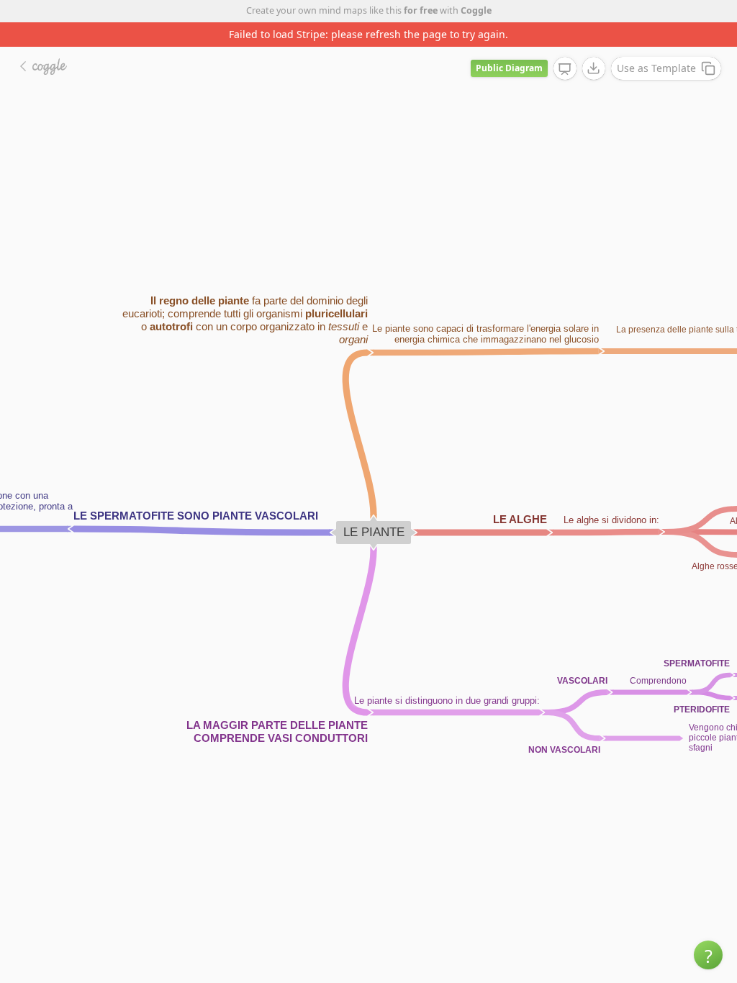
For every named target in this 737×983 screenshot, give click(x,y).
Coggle (476, 10)
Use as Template (656, 68)
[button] (708, 955)
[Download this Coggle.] (593, 68)
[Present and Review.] (565, 69)
